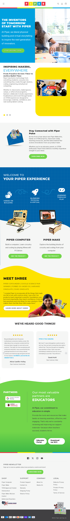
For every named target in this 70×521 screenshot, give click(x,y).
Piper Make (5, 485)
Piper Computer (7, 482)
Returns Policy (24, 494)
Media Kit (40, 485)
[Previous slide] (4, 353)
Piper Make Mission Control (8, 495)
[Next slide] (66, 353)
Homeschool (6, 491)
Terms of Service (58, 493)
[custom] (28, 458)
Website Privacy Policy (58, 483)
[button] (3, 4)
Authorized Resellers (8, 499)
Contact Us (23, 485)
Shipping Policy (25, 491)
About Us (40, 482)
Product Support (25, 482)
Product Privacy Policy (58, 489)
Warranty (23, 488)
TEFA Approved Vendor (9, 488)
